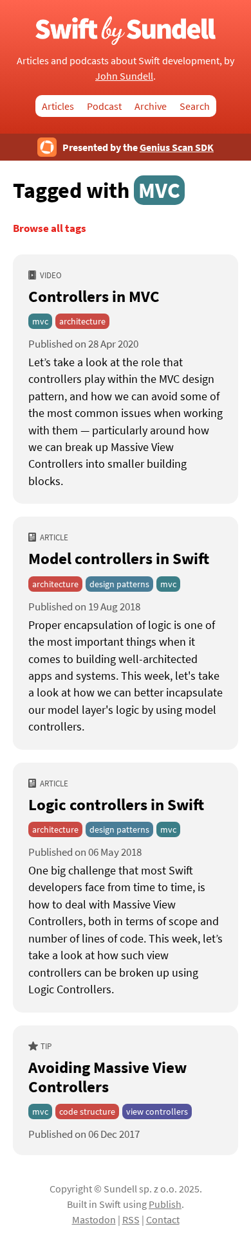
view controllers (157, 1111)
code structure (87, 1111)
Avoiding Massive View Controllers (107, 1077)
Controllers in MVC (94, 296)
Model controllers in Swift (118, 558)
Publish (165, 1204)
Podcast (104, 106)
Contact (163, 1219)
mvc (40, 321)
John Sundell (124, 75)
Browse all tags (49, 228)
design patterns (119, 584)
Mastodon (94, 1219)
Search (195, 106)
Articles (58, 106)
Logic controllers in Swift (116, 804)
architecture (82, 321)
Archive (151, 106)
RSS (131, 1219)
